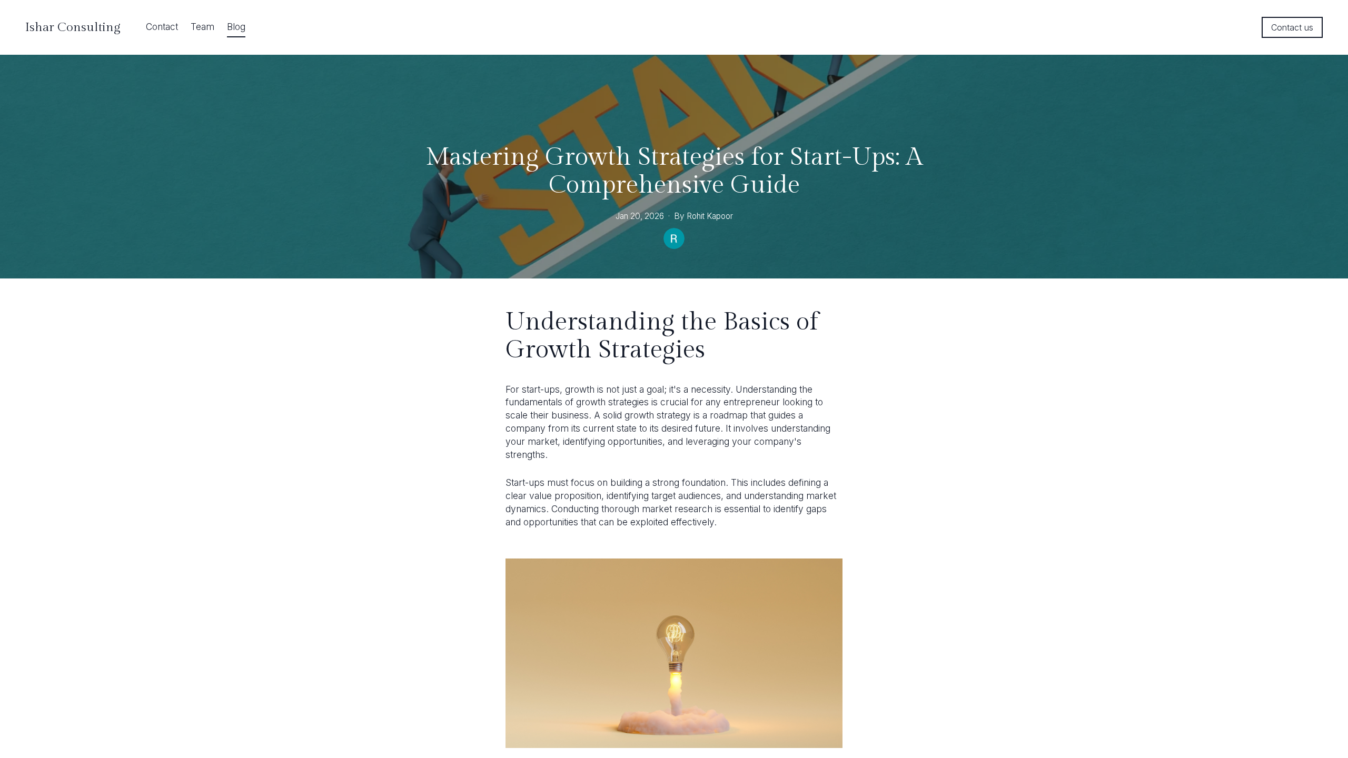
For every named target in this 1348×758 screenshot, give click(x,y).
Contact (162, 26)
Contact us (1292, 27)
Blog (236, 26)
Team (202, 26)
